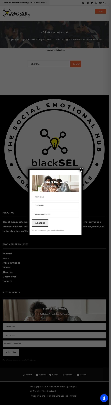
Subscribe (40, 223)
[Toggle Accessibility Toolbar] (104, 398)
